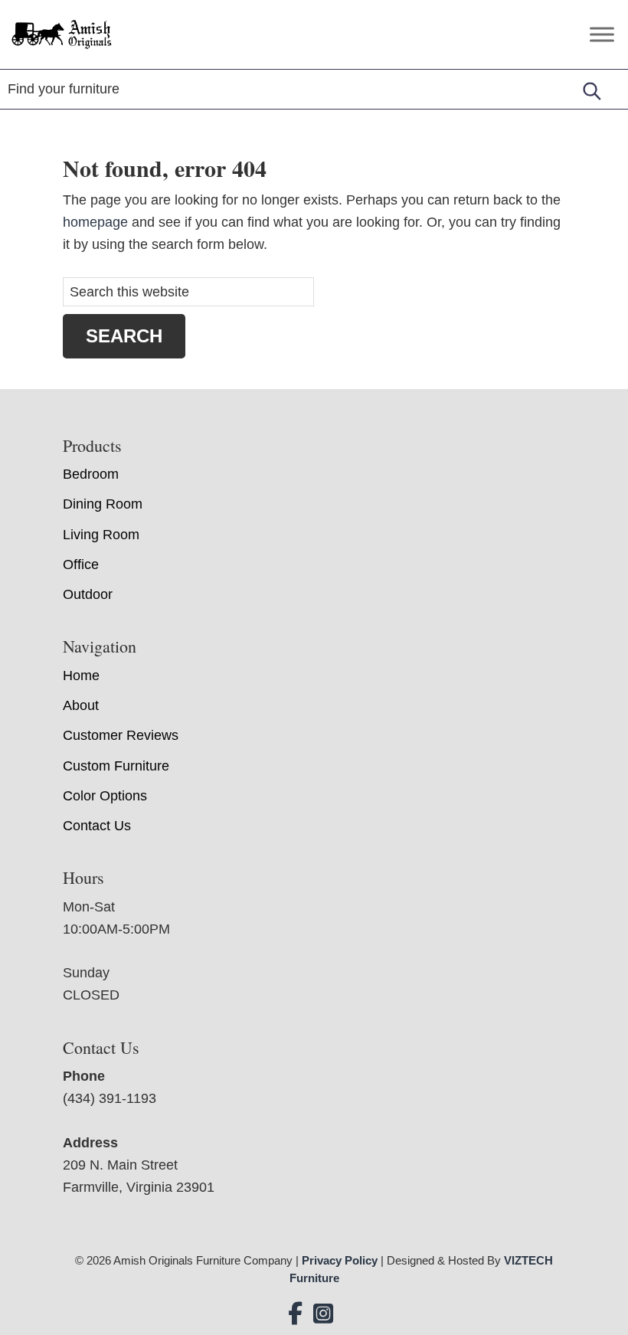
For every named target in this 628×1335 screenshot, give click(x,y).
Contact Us (97, 825)
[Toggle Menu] (602, 34)
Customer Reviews (120, 735)
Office (81, 564)
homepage (95, 222)
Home (81, 675)
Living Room (101, 534)
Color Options (105, 795)
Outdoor (88, 594)
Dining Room (102, 504)
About (81, 705)
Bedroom (91, 474)
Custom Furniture (116, 766)
